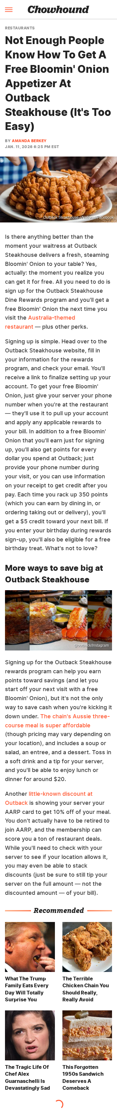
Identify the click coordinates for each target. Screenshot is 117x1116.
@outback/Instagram (91, 645)
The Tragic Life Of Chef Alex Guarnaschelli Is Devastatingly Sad (27, 1077)
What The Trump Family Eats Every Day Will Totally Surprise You (27, 989)
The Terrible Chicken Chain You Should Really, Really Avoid (85, 989)
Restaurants (20, 28)
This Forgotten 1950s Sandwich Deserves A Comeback (83, 1077)
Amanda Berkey (29, 140)
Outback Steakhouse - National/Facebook (78, 217)
